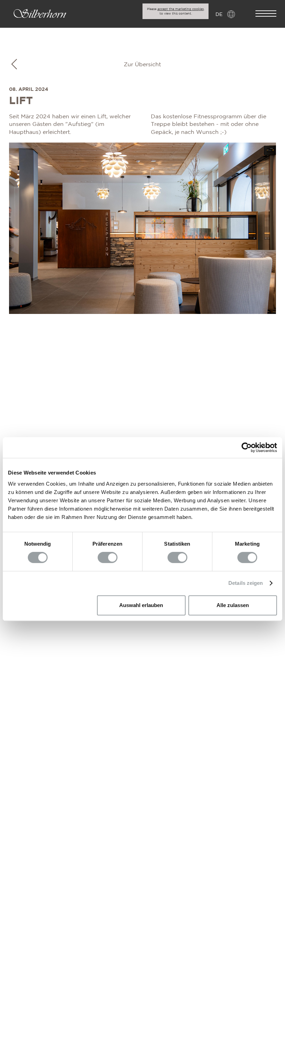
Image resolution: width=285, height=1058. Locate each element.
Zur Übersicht (142, 64)
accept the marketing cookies (180, 9)
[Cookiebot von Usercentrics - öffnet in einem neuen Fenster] (246, 447)
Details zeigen (245, 583)
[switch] (107, 557)
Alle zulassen (233, 605)
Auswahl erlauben (141, 605)
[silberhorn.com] (40, 14)
